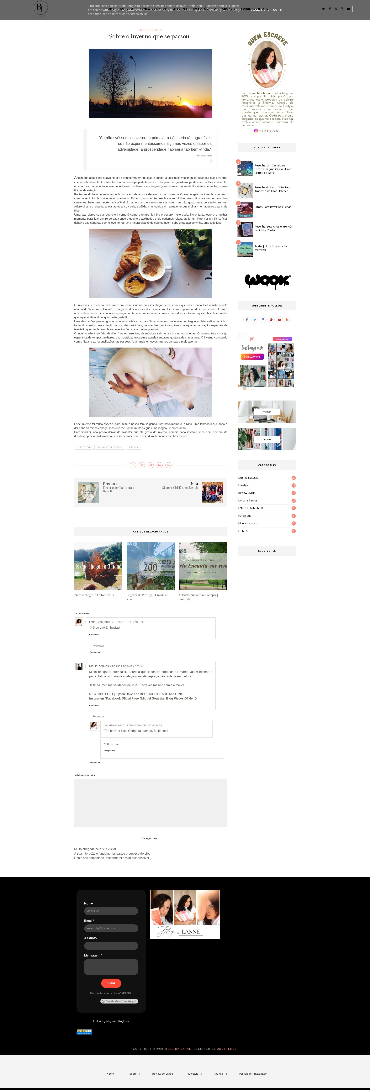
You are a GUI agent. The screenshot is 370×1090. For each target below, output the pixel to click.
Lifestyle (180, 8)
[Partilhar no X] (142, 465)
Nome (88, 903)
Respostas (98, 645)
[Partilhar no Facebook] (133, 465)
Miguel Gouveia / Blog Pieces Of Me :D (169, 698)
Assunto (90, 938)
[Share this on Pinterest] (151, 465)
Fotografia (244, 515)
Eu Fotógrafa (204, 8)
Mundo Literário (248, 523)
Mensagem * (93, 955)
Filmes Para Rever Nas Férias (273, 207)
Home (109, 8)
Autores (127, 8)
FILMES (243, 531)
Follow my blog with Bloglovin (111, 1021)
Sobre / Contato (255, 8)
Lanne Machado (99, 622)
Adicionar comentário (85, 775)
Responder (94, 634)
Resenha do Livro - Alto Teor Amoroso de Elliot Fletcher (273, 189)
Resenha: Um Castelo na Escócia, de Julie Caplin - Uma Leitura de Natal (273, 169)
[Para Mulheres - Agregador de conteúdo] (84, 1031)
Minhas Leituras (248, 477)
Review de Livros (153, 8)
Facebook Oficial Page (122, 698)
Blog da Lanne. (179, 1049)
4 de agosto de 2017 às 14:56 (144, 725)
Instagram (96, 698)
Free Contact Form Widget (121, 1001)
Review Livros (246, 493)
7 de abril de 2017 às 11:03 (128, 622)
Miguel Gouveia (99, 666)
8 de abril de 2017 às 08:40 (126, 666)
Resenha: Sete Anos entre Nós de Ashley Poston (274, 228)
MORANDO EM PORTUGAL (110, 447)
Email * (89, 920)
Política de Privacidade (253, 1073)
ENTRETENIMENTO (250, 508)
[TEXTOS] (267, 421)
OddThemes (227, 1049)
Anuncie (228, 8)
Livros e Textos (151, 30)
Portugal (134, 447)
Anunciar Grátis (84, 1034)
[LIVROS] (267, 449)
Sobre (133, 1073)
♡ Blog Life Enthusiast (104, 627)
